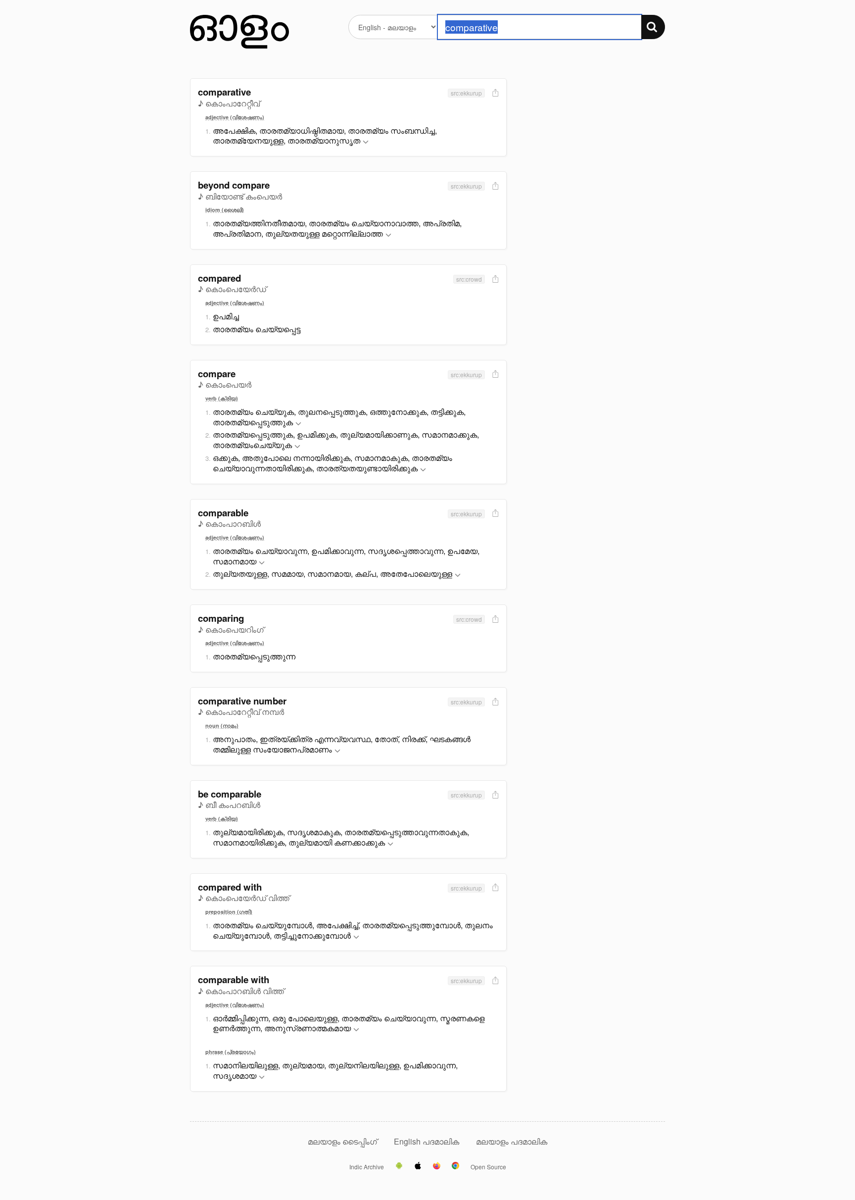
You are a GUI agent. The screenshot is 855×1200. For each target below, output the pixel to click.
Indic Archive (366, 1167)
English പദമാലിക (427, 1141)
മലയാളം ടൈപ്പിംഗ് (342, 1141)
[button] (366, 142)
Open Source (488, 1167)
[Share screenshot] (494, 93)
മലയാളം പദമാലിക (511, 1141)
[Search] (653, 27)
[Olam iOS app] (418, 1166)
